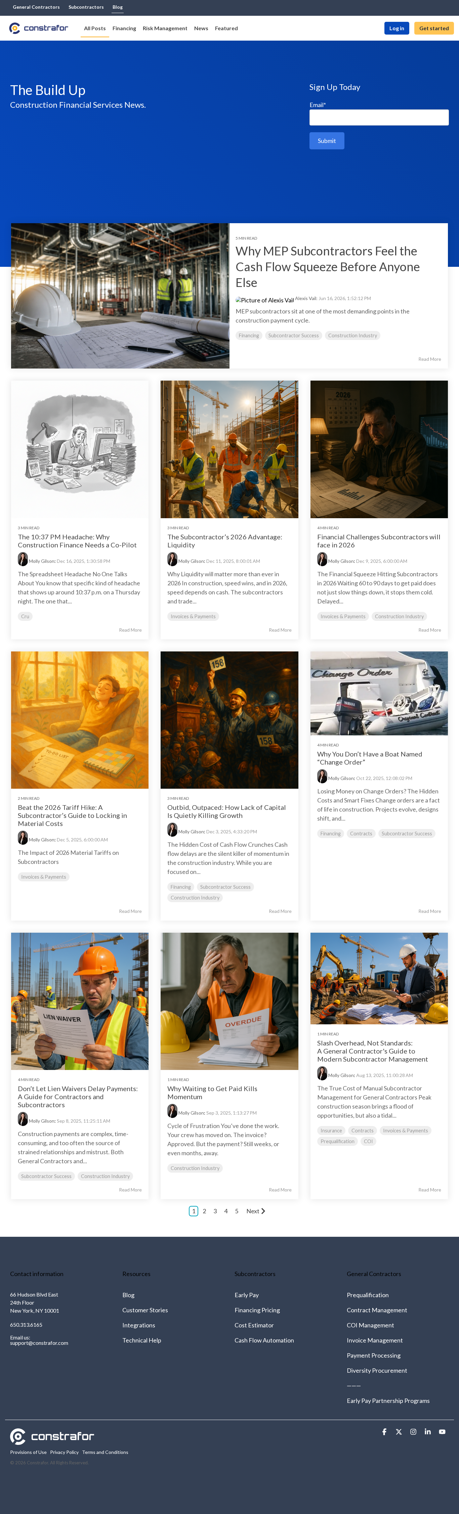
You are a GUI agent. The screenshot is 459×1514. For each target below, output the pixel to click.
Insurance (331, 1130)
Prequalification (337, 1141)
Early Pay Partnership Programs (388, 1400)
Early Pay (247, 1295)
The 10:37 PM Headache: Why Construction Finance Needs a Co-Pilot (77, 541)
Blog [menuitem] (118, 7)
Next (252, 1211)
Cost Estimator (254, 1325)
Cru (25, 616)
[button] (384, 1431)
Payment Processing (374, 1355)
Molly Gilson (41, 561)
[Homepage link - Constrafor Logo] (52, 1441)
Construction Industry (352, 335)
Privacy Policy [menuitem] (64, 1452)
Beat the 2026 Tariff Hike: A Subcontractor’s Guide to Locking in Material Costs (72, 815)
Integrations (138, 1325)
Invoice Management (375, 1340)
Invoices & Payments (193, 616)
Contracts (361, 833)
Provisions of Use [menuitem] (28, 1452)
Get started (434, 28)
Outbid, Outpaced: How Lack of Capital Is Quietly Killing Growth (226, 811)
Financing (249, 335)
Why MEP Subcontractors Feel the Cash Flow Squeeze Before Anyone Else (328, 266)
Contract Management (377, 1310)
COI (368, 1141)
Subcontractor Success (293, 335)
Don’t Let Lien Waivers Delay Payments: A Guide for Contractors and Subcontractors (78, 1096)
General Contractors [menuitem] (36, 7)
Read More (429, 359)
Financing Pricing (257, 1310)
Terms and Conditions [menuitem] (105, 1452)
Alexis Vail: (307, 298)
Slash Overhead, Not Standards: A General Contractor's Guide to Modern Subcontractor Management (372, 1051)
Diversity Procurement (377, 1370)
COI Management (370, 1325)
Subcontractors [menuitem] (86, 7)
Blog (128, 1295)
